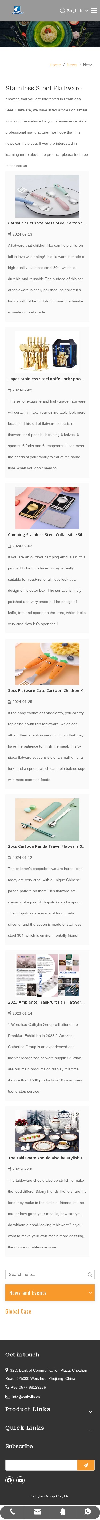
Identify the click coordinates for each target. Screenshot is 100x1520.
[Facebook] (9, 1480)
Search (89, 1274)
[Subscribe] (86, 1465)
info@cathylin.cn (26, 1397)
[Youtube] (20, 1480)
